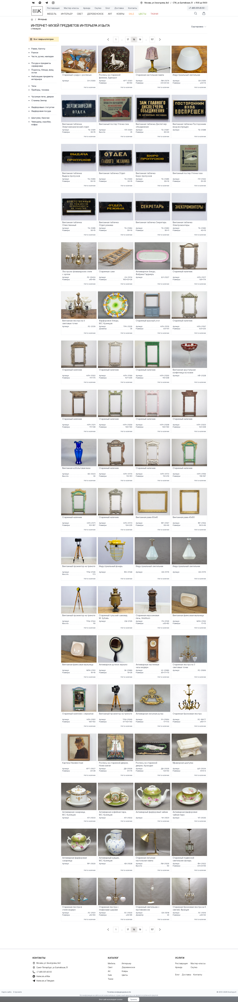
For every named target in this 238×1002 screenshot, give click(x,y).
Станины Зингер (39, 100)
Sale (131, 13)
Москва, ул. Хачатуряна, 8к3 (48, 963)
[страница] (108, 39)
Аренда (86, 8)
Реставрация (53, 8)
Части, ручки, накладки (42, 56)
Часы (33, 86)
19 (140, 39)
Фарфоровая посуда (41, 111)
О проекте (17, 992)
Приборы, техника (40, 90)
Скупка (98, 8)
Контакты (132, 8)
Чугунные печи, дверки (42, 96)
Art (110, 13)
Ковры (120, 13)
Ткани (154, 13)
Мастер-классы (71, 8)
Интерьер (67, 13)
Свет (80, 13)
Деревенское (95, 13)
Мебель (51, 13)
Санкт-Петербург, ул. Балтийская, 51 (52, 967)
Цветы (142, 13)
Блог (108, 8)
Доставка (119, 8)
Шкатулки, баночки (40, 118)
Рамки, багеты (38, 48)
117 (152, 39)
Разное (34, 52)
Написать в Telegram (45, 980)
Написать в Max (43, 976)
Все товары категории (43, 39)
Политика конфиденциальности (119, 992)
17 (128, 39)
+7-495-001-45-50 (196, 8)
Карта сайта (6, 992)
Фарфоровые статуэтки (42, 107)
